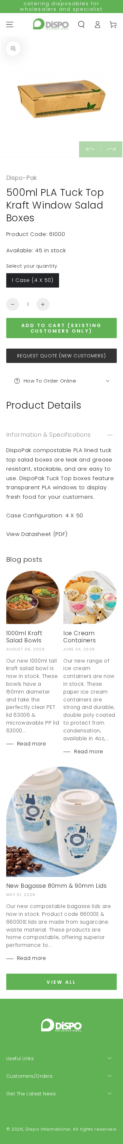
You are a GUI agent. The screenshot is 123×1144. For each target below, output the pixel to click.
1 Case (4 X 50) (32, 280)
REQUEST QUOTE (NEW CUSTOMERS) (61, 356)
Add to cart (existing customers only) (61, 328)
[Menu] (10, 24)
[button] (81, 24)
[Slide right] (111, 149)
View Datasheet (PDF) (37, 534)
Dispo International (48, 1129)
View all (61, 982)
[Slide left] (90, 149)
